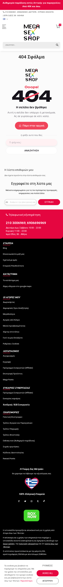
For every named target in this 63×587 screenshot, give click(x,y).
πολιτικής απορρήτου (28, 544)
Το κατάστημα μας (11, 280)
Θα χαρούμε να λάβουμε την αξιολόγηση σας (31, 473)
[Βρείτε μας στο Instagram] (31, 501)
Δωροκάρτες (9, 302)
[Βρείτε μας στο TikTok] (44, 501)
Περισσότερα (26, 581)
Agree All (47, 573)
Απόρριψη (47, 581)
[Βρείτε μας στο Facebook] (19, 501)
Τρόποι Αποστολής (11, 435)
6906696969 (22, 12)
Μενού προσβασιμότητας (14, 326)
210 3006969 (10, 12)
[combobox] (31, 45)
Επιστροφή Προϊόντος (13, 374)
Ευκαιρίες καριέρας (11, 398)
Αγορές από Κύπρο (11, 320)
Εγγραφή (7, 362)
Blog (5, 248)
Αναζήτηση (31, 150)
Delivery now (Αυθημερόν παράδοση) (19, 441)
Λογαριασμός (9, 356)
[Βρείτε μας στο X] (25, 501)
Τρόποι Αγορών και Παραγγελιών (17, 423)
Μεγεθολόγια (9, 314)
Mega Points (8, 380)
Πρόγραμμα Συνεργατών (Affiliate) (18, 368)
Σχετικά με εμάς (10, 260)
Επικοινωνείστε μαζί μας (13, 254)
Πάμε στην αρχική (33, 125)
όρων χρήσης (9, 544)
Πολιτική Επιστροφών (12, 417)
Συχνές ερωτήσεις (11, 447)
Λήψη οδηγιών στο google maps (17, 286)
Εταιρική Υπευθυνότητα (13, 266)
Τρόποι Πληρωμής (11, 429)
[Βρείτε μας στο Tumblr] (38, 501)
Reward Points (9, 458)
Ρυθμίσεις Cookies (11, 344)
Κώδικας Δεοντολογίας (13, 453)
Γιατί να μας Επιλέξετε (13, 338)
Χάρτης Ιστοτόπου (11, 332)
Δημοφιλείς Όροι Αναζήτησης (16, 308)
